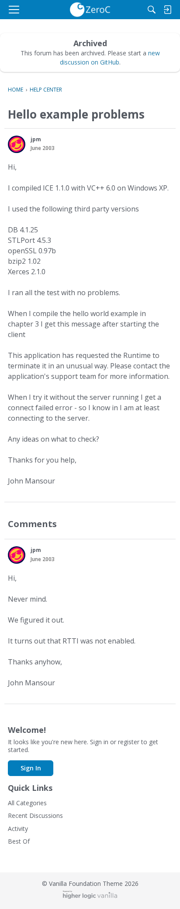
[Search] (151, 9)
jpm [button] (36, 139)
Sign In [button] (31, 768)
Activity (18, 828)
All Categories (27, 803)
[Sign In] (167, 9)
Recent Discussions (35, 815)
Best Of (19, 841)
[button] (16, 144)
